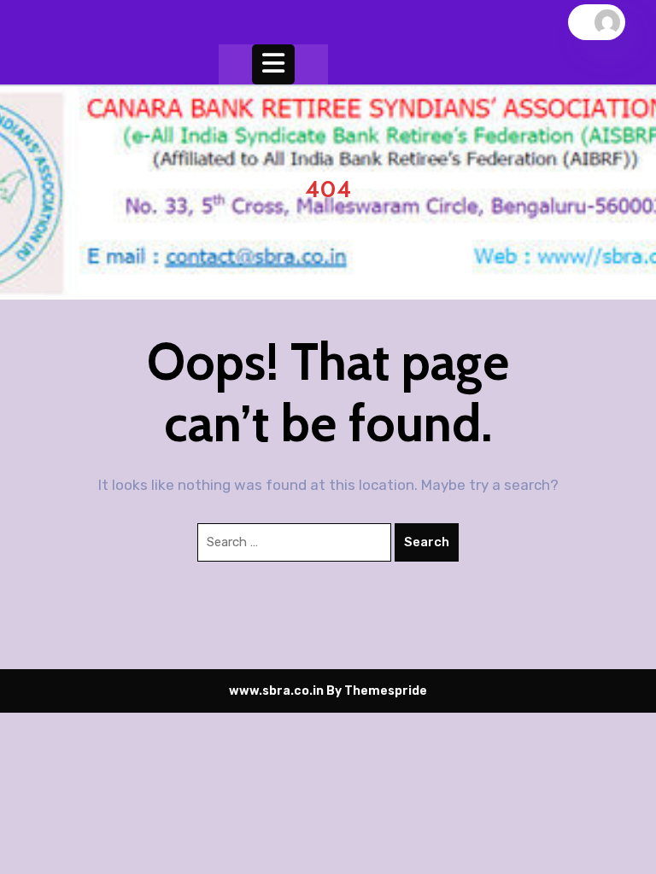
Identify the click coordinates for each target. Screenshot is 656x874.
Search (426, 542)
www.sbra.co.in (276, 691)
